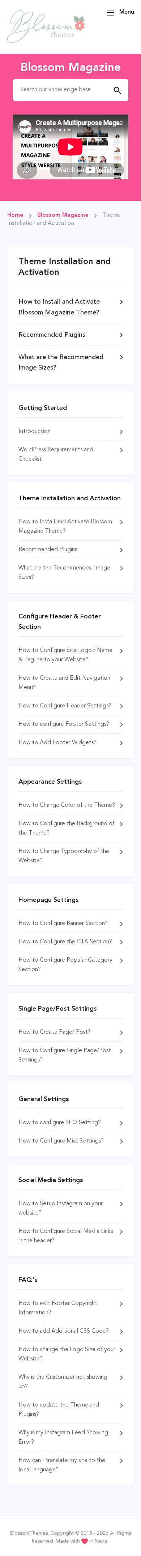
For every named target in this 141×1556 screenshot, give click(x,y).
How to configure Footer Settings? (63, 724)
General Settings (43, 1099)
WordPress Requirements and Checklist (55, 454)
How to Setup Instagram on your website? (60, 1208)
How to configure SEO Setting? (59, 1123)
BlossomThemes (29, 1533)
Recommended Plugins (47, 550)
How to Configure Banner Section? (63, 923)
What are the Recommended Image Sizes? (64, 572)
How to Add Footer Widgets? (57, 743)
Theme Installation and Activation (69, 498)
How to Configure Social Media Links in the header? (65, 1236)
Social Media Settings (50, 1180)
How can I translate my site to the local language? (61, 1465)
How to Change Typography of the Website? (63, 856)
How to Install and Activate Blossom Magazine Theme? (65, 526)
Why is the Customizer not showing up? (62, 1382)
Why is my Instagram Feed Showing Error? (63, 1437)
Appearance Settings (50, 782)
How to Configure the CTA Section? (65, 942)
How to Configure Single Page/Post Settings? (64, 1055)
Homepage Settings (48, 900)
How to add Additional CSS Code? (63, 1331)
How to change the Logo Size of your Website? (66, 1354)
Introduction (34, 431)
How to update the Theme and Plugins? (58, 1409)
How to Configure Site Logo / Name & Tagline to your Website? (65, 655)
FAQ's (28, 1280)
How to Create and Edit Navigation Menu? (64, 682)
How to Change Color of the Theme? (66, 805)
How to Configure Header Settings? (64, 706)
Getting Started (42, 408)
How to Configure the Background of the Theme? (66, 828)
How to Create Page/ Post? (54, 1032)
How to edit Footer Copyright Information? (57, 1308)
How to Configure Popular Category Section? (65, 964)
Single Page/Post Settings (57, 1009)
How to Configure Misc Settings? (61, 1141)
